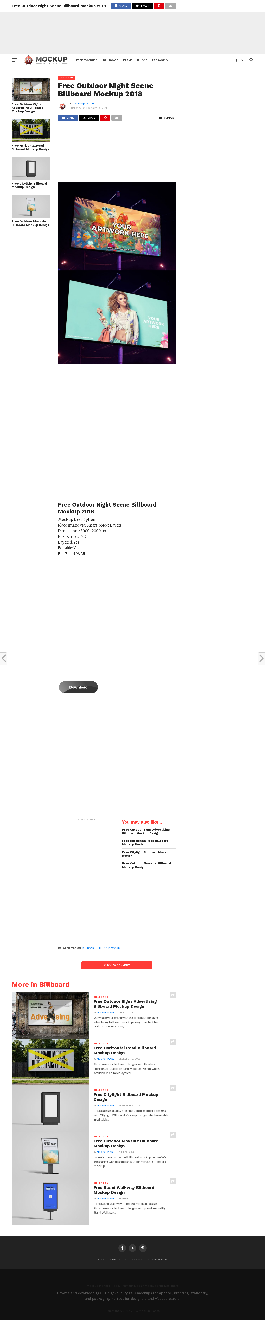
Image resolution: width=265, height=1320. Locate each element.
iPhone (142, 60)
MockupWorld (156, 1259)
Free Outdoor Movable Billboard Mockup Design (30, 223)
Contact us (118, 1259)
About (102, 1259)
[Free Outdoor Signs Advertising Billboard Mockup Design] (31, 99)
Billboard (111, 60)
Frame (127, 60)
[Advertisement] (132, 27)
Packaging (160, 60)
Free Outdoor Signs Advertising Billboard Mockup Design (27, 107)
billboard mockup (109, 948)
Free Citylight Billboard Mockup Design (29, 185)
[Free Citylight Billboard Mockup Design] (31, 179)
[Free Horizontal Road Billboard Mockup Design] (31, 141)
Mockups (136, 1259)
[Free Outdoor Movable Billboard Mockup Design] (31, 217)
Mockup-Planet (84, 103)
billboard (89, 948)
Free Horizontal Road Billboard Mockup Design (30, 147)
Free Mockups (87, 60)
